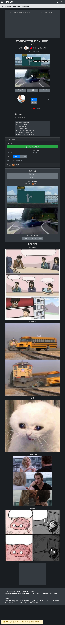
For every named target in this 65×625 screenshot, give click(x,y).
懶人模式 (32, 174)
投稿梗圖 (35, 153)
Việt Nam (45, 594)
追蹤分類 (21, 12)
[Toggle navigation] (61, 2)
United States (26, 594)
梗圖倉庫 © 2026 (9, 598)
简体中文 (25, 591)
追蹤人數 (9, 153)
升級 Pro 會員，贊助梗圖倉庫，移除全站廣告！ (17, 6)
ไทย (50, 594)
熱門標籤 (39, 12)
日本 (33, 594)
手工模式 (32, 178)
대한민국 (38, 594)
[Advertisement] (32, 25)
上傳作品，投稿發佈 (33, 147)
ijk (29, 48)
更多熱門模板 (32, 244)
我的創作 (51, 12)
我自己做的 (42, 48)
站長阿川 (37, 184)
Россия (55, 594)
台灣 (19, 594)
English (32, 591)
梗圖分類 (15, 12)
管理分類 (27, 12)
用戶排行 (33, 12)
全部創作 (9, 12)
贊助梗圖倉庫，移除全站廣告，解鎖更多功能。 (21, 622)
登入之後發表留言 (20, 117)
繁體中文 (18, 591)
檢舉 (45, 90)
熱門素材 (45, 12)
